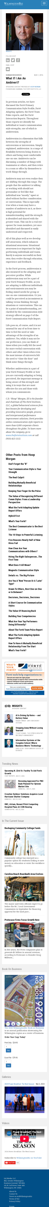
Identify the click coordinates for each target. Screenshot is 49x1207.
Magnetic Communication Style (23, 570)
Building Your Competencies (22, 616)
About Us (12, 1191)
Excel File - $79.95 (11, 1058)
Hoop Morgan (35, 87)
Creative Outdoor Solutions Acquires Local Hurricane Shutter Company (24, 795)
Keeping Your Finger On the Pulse (24, 491)
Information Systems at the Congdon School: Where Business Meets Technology (28, 743)
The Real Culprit (16, 477)
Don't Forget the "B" (17, 463)
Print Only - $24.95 (11, 1043)
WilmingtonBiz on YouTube (29, 1158)
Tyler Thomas (21, 733)
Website (9, 51)
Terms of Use (14, 1199)
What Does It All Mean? (19, 565)
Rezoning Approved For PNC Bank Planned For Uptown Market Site (31, 784)
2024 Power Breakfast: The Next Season (19, 1084)
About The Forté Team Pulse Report (25, 629)
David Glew (20, 748)
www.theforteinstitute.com (19, 435)
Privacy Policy (14, 1201)
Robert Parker (21, 721)
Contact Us (13, 1194)
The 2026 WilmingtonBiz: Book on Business (24, 1028)
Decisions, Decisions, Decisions (24, 597)
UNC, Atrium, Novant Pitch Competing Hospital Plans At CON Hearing (21, 805)
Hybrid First (14, 515)
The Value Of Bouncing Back (22, 610)
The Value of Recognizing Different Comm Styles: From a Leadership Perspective (25, 499)
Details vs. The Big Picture (21, 575)
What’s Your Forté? (17, 521)
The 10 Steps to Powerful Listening (25, 534)
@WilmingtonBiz (25, 1196)
